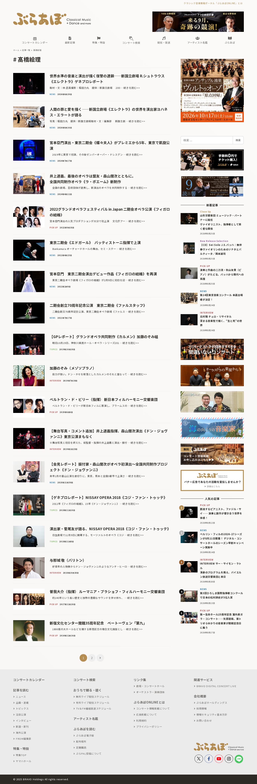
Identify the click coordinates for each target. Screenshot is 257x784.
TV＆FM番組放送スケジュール (93, 708)
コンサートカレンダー (29, 679)
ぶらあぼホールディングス (211, 702)
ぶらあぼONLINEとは (149, 702)
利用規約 (141, 720)
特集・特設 (21, 748)
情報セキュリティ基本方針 (211, 714)
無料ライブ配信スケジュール (92, 696)
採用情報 (201, 708)
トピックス (22, 708)
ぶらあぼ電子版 (85, 735)
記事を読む (21, 690)
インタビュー (23, 720)
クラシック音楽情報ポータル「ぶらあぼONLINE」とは (213, 3)
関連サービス (203, 679)
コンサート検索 (84, 679)
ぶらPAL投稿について (89, 753)
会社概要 (200, 696)
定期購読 (81, 747)
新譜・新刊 (22, 726)
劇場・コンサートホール (150, 686)
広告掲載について (146, 714)
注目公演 (21, 714)
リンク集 (140, 679)
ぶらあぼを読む (84, 729)
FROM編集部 (23, 738)
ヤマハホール (23, 761)
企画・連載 (22, 702)
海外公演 (21, 732)
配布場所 (81, 741)
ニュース (21, 696)
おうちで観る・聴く (87, 690)
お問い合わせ (204, 720)
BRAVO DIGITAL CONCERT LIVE (216, 686)
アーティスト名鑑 (85, 718)
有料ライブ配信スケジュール (92, 702)
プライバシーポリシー (149, 726)
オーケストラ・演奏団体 (150, 692)
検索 (238, 140)
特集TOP (21, 755)
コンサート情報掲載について (153, 708)
